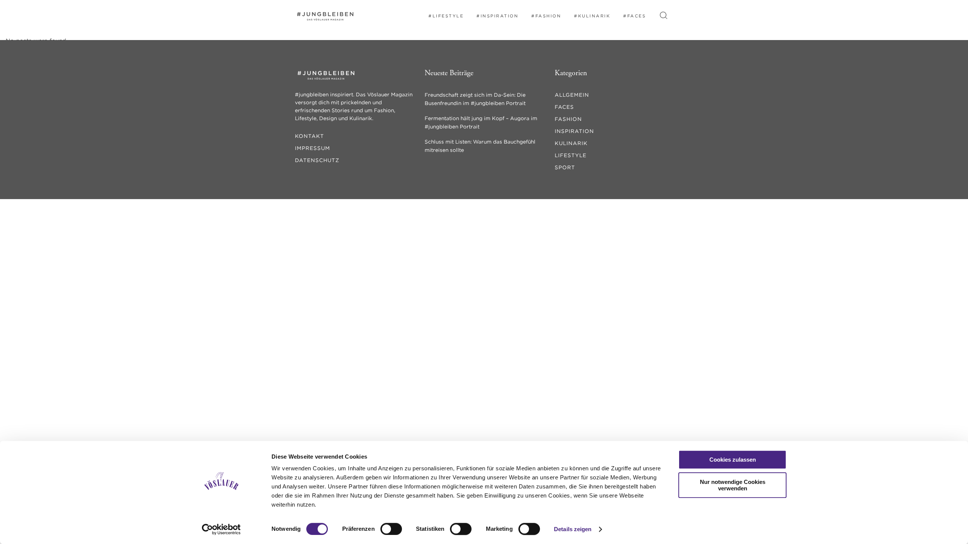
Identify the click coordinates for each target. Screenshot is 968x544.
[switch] (391, 529)
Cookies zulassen (732, 459)
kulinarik (571, 143)
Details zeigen (572, 529)
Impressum (312, 148)
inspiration (574, 131)
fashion (568, 119)
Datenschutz (317, 160)
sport (565, 167)
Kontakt (309, 136)
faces (564, 107)
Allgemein (572, 95)
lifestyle (570, 155)
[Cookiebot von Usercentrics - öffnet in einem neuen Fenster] (221, 529)
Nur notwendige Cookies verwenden (732, 485)
